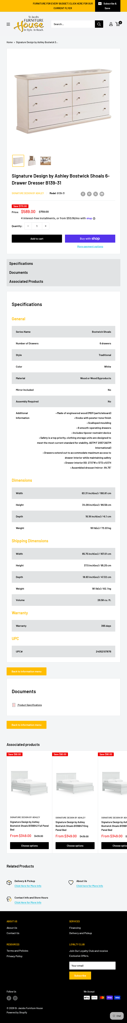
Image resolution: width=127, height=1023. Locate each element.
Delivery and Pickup (80, 933)
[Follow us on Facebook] (9, 998)
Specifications (21, 263)
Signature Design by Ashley (28, 193)
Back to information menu (27, 671)
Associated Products (26, 281)
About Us (12, 927)
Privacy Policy (14, 956)
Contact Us (13, 933)
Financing (75, 927)
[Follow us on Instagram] (15, 998)
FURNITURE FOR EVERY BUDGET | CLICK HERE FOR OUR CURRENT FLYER (63, 6)
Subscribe (80, 975)
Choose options (29, 845)
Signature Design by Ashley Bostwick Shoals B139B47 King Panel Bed (72, 826)
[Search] (99, 24)
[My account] (111, 24)
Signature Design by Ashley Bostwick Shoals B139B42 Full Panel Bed (29, 825)
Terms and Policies (17, 950)
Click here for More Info (89, 885)
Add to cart (36, 238)
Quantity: (17, 225)
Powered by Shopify (17, 1012)
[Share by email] (102, 193)
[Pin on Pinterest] (89, 193)
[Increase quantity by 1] (45, 226)
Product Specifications (29, 705)
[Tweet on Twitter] (95, 193)
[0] (118, 24)
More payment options (90, 246)
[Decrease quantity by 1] (28, 226)
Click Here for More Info (28, 885)
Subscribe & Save (110, 6)
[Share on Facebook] (83, 193)
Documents (18, 272)
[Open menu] (8, 24)
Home (10, 42)
